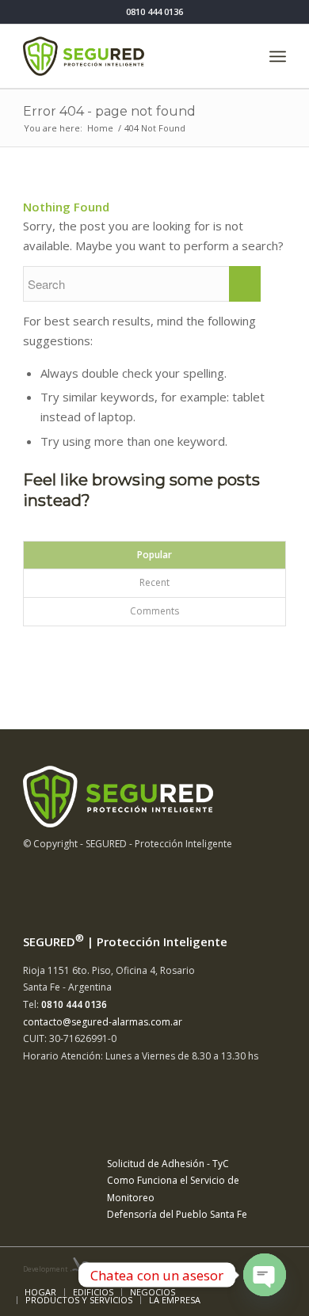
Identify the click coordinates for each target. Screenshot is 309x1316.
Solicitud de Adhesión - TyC (168, 1163)
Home (100, 128)
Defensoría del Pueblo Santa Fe (177, 1214)
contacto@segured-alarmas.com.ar (102, 1022)
